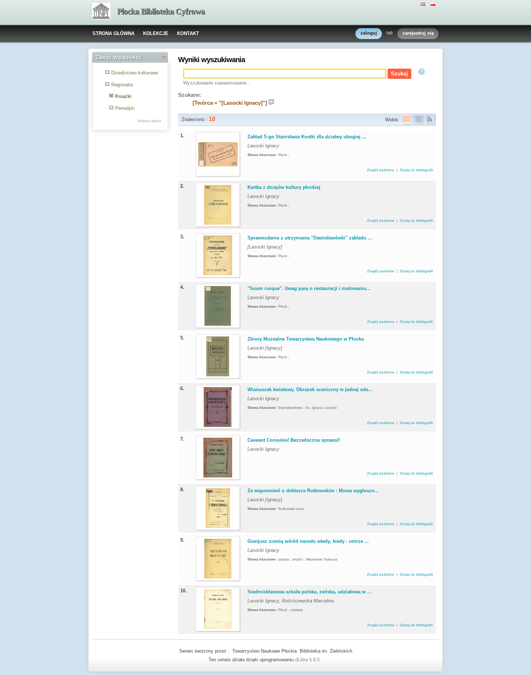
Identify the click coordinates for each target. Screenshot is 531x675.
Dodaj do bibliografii (416, 170)
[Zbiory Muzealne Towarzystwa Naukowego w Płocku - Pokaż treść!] (218, 374)
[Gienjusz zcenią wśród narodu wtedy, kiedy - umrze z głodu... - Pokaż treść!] (218, 577)
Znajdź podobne (381, 170)
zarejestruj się (418, 33)
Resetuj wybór (149, 121)
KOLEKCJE (155, 33)
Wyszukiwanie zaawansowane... (217, 83)
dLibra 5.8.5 (308, 659)
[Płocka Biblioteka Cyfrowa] (101, 12)
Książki (123, 96)
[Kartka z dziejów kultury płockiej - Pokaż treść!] (218, 223)
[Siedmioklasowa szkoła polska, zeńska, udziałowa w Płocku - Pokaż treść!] (218, 627)
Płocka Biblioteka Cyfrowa (161, 11)
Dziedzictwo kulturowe (134, 72)
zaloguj (369, 33)
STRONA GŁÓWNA (113, 33)
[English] (423, 3)
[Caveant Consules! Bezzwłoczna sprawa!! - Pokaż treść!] (218, 476)
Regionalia (122, 84)
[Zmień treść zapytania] (271, 103)
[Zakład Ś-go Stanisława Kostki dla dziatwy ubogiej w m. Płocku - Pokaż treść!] (218, 172)
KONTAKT (188, 33)
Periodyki (125, 108)
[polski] (434, 3)
